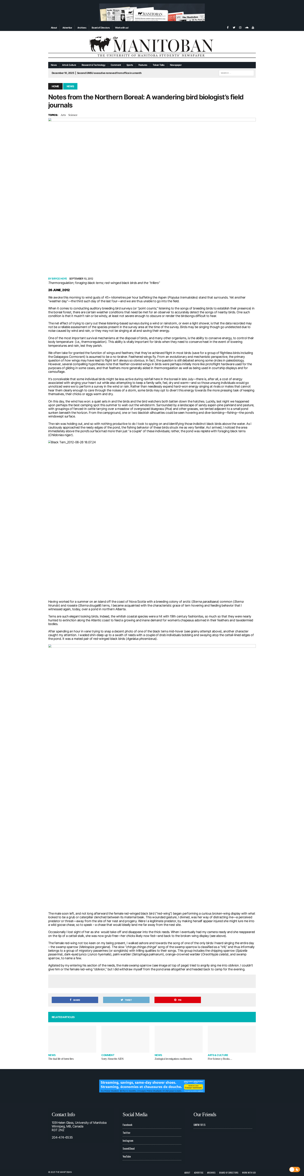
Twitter (126, 1132)
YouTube (127, 1156)
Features (142, 65)
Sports (129, 65)
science (72, 115)
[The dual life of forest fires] (72, 1039)
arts (63, 115)
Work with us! (121, 27)
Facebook (127, 1125)
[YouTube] (253, 27)
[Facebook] (227, 27)
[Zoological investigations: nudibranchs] (179, 1039)
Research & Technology (93, 65)
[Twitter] (234, 27)
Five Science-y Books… (220, 1058)
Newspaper (176, 65)
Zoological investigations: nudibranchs (173, 1058)
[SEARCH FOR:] (236, 72)
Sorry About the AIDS (112, 1058)
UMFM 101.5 (199, 1125)
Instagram (128, 1140)
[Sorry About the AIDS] (125, 1039)
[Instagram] (240, 27)
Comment (116, 65)
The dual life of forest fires (61, 1058)
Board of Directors (101, 27)
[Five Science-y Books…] (232, 1039)
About (54, 27)
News (54, 65)
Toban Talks (158, 65)
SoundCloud (129, 1148)
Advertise (67, 27)
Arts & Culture (69, 65)
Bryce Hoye (59, 278)
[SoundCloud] (246, 27)
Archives (81, 27)
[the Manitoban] (152, 46)
